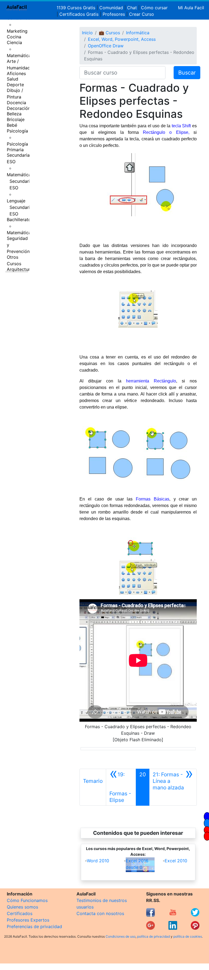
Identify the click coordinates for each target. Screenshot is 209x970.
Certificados (19, 913)
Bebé (12, 125)
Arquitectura (19, 269)
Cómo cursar (154, 7)
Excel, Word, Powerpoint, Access (122, 39)
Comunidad (111, 7)
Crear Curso (141, 14)
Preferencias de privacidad (34, 926)
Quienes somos (22, 907)
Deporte (15, 84)
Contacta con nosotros (100, 913)
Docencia (16, 102)
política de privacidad (153, 936)
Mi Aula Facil (191, 7)
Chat (132, 7)
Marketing (17, 31)
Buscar (187, 72)
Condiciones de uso (121, 936)
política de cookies (187, 936)
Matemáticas (20, 55)
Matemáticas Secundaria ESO (20, 181)
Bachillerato (19, 219)
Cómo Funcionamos (27, 900)
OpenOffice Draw (106, 45)
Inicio (87, 32)
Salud (12, 79)
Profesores (114, 14)
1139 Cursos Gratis (77, 7)
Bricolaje (15, 119)
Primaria (15, 149)
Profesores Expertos (28, 920)
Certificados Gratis (79, 14)
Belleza (14, 113)
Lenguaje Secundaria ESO (19, 207)
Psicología (17, 131)
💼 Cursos (109, 32)
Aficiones (16, 73)
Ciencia (14, 42)
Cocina (14, 36)
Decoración (18, 108)
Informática (137, 32)
